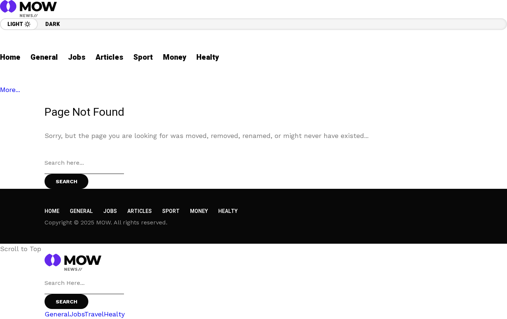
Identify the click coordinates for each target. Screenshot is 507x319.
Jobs (110, 211)
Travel (94, 314)
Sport (171, 211)
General (81, 211)
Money (199, 211)
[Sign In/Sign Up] (485, 85)
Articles (139, 211)
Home (52, 211)
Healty (228, 211)
